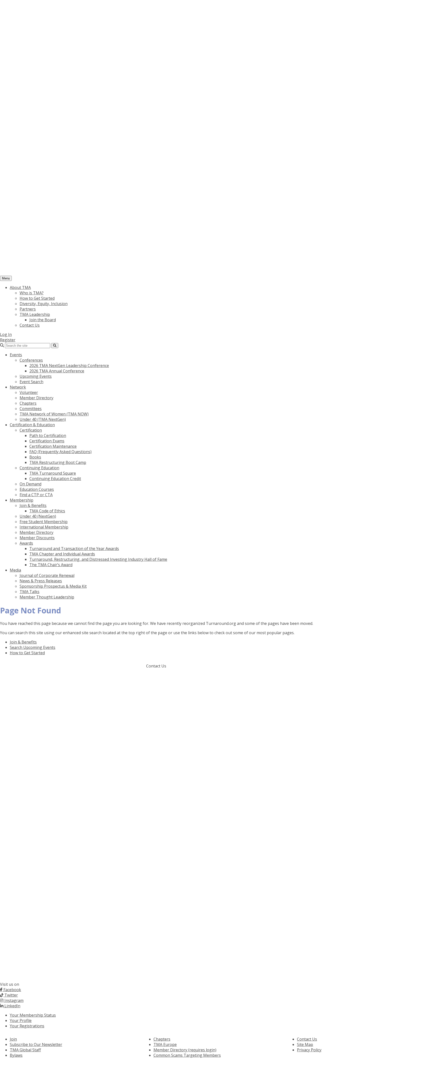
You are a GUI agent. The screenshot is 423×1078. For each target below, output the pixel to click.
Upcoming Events (36, 376)
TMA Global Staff (25, 1050)
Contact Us (30, 325)
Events (16, 354)
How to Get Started (37, 298)
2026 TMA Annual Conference (56, 371)
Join (13, 1039)
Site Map (305, 1044)
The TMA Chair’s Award (50, 564)
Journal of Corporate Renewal (47, 575)
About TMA (20, 287)
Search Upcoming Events (32, 647)
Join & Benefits (33, 505)
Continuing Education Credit (55, 478)
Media (15, 570)
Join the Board (42, 319)
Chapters (28, 403)
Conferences (31, 360)
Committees (31, 408)
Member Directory (36, 398)
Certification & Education (32, 424)
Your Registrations (27, 1026)
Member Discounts (37, 537)
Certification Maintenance (53, 446)
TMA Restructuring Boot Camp (57, 462)
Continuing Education (39, 467)
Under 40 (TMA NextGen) (43, 419)
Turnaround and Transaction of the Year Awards (74, 548)
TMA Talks (29, 591)
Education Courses (37, 489)
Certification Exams (46, 441)
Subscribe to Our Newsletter (36, 1044)
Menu (6, 278)
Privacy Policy (309, 1050)
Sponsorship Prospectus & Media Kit (53, 586)
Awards (26, 543)
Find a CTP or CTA (36, 494)
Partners (28, 309)
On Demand (30, 484)
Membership (21, 500)
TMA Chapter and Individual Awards (62, 554)
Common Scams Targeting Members (187, 1055)
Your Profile (21, 1020)
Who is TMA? (32, 293)
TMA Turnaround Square (52, 473)
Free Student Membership (44, 521)
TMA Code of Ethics (47, 511)
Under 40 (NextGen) (38, 516)
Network (18, 387)
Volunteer (29, 392)
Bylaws (16, 1055)
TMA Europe (165, 1044)
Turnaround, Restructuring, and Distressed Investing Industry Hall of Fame (98, 559)
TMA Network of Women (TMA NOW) (54, 414)
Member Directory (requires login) (184, 1050)
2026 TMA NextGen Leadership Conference (69, 365)
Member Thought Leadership (47, 597)
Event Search (31, 381)
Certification (31, 430)
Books (35, 457)
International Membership (44, 527)
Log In (6, 334)
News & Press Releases (41, 581)
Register (7, 340)
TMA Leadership (35, 314)
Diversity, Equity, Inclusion (44, 303)
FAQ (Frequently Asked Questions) (60, 451)
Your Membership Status (33, 1015)
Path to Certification (47, 435)
